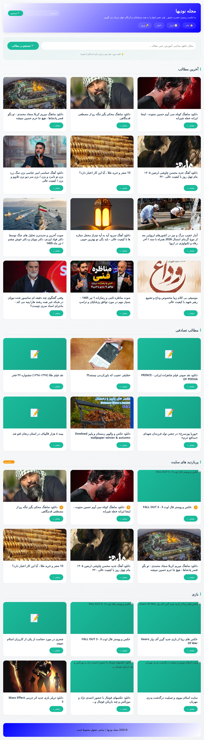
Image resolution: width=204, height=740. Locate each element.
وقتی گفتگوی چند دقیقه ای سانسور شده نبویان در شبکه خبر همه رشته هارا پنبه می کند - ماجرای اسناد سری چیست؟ (35, 302)
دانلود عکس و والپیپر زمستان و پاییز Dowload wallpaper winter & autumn (102, 435)
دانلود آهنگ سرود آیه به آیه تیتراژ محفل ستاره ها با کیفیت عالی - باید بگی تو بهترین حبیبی (103, 237)
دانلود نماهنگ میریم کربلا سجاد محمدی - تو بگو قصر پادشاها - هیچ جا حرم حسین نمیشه (35, 116)
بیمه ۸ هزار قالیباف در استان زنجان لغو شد (38, 433)
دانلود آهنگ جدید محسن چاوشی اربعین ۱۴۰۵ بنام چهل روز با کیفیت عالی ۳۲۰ (171, 174)
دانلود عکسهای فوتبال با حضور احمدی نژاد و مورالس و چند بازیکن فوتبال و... (104, 699)
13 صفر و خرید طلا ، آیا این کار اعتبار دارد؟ (104, 173)
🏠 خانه (189, 25)
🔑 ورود (145, 25)
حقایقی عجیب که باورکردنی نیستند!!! (108, 375)
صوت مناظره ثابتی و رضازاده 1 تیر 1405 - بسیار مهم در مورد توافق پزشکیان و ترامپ (104, 300)
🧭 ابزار (173, 25)
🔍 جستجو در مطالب (23, 46)
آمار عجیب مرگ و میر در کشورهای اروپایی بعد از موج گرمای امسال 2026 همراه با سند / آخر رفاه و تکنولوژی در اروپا (170, 239)
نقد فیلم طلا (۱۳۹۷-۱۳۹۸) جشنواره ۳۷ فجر (37, 375)
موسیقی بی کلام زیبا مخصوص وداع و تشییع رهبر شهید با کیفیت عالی (172, 300)
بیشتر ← (190, 125)
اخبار (159, 25)
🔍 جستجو (15, 13)
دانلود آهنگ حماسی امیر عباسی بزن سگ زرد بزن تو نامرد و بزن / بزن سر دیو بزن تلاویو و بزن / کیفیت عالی (36, 176)
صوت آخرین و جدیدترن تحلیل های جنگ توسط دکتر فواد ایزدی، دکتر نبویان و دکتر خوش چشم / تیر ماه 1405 (35, 239)
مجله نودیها (186, 11)
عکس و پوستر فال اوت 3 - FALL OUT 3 (167, 507)
